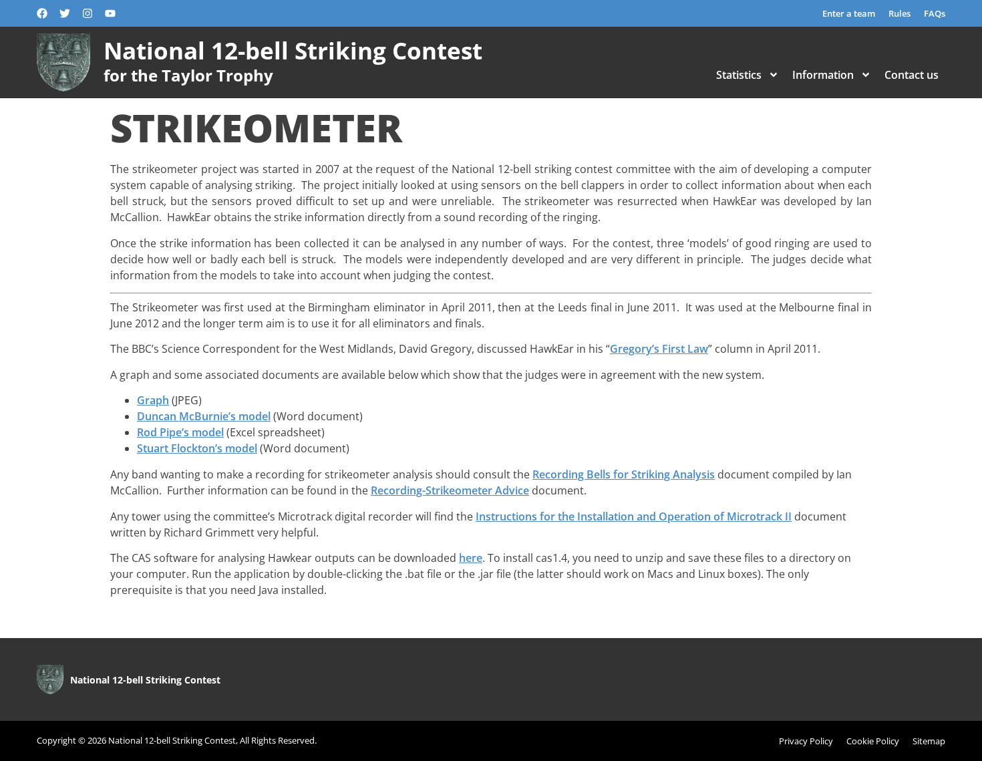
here (470, 558)
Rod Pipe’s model (180, 432)
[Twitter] (64, 13)
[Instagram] (87, 13)
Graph (153, 400)
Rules (899, 13)
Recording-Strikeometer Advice (450, 490)
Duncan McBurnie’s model (204, 416)
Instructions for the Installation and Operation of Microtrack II (634, 516)
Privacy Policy (806, 741)
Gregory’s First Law (659, 348)
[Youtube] (110, 13)
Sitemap (929, 741)
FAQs (934, 13)
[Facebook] (42, 13)
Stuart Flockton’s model (197, 448)
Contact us (911, 74)
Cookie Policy (872, 741)
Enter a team (848, 13)
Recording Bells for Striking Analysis (623, 474)
